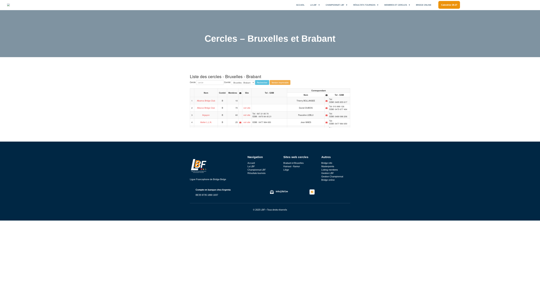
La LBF (313, 5)
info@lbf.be (282, 191)
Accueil (300, 5)
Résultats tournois (364, 5)
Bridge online (423, 5)
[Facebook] (312, 192)
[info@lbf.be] (272, 192)
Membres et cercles (395, 5)
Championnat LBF (335, 5)
